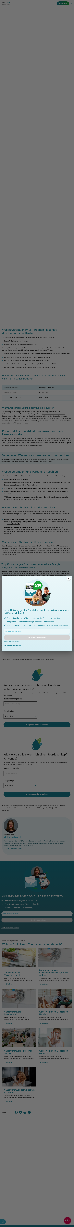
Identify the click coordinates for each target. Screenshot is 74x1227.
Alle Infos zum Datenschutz (12, 645)
